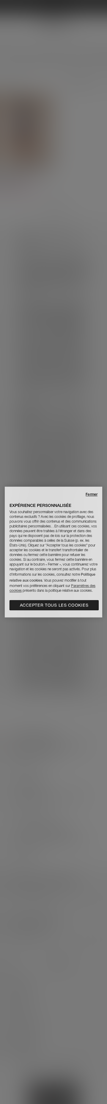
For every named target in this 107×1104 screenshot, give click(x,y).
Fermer (91, 494)
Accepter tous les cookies (54, 605)
